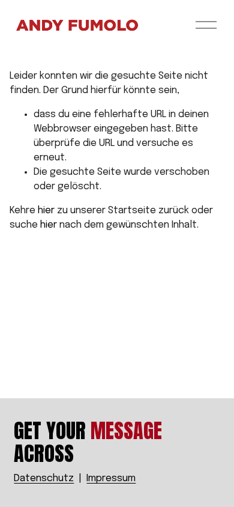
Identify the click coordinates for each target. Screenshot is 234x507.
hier (46, 210)
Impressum (111, 478)
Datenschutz (44, 478)
